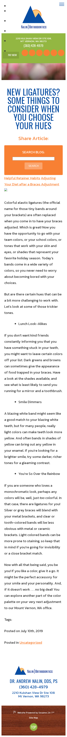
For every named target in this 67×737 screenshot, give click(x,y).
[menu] (62, 4)
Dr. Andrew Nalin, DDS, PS (34, 681)
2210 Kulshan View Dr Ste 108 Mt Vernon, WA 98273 (33, 694)
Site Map (33, 717)
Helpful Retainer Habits (22, 178)
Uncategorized (31, 642)
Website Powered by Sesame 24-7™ (35, 712)
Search (33, 166)
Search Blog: (33, 152)
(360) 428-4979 (33, 687)
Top (33, 727)
